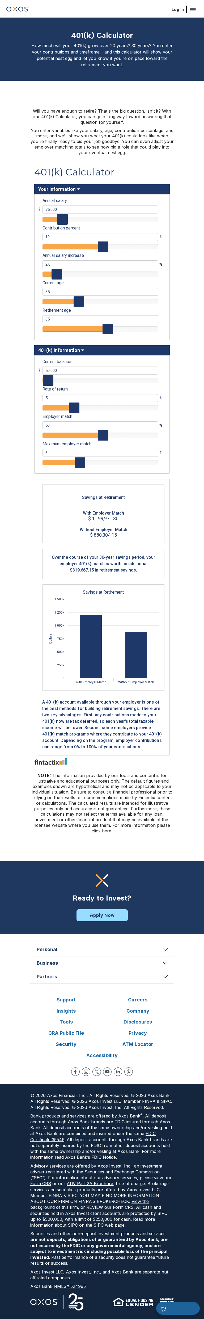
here (106, 830)
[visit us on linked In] (118, 1071)
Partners (47, 976)
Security (66, 1044)
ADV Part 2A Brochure (90, 1183)
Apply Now (102, 915)
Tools (66, 1022)
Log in (178, 9)
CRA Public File (66, 1033)
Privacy (138, 1033)
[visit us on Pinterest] (128, 1071)
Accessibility (102, 1055)
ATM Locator (137, 1044)
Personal (47, 949)
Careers (137, 999)
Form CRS (40, 1183)
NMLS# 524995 (70, 1286)
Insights (66, 1011)
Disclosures (138, 1022)
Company (137, 1011)
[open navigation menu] (193, 9)
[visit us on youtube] (107, 1071)
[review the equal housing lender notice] (133, 1302)
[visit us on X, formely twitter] (96, 1071)
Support (66, 999)
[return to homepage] (17, 9)
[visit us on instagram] (86, 1071)
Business (47, 963)
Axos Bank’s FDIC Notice (90, 1157)
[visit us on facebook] (75, 1071)
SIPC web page (109, 1225)
